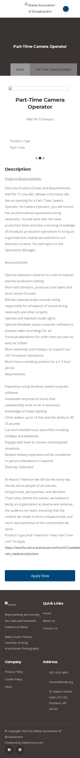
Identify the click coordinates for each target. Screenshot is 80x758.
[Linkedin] (20, 749)
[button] (36, 158)
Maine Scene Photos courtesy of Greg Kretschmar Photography (22, 642)
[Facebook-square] (9, 749)
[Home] (10, 604)
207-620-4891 (59, 672)
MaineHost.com (32, 742)
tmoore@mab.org (61, 682)
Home (20, 69)
